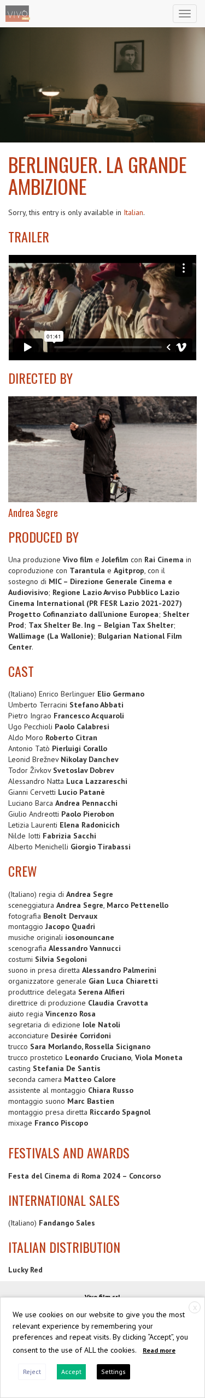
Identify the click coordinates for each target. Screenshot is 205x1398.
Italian (133, 212)
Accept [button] (71, 1371)
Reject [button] (32, 1371)
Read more (159, 1350)
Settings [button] (113, 1371)
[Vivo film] (18, 13)
